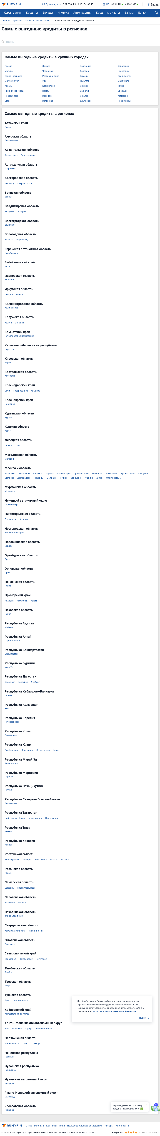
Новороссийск (20, 390)
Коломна (37, 473)
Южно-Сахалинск (14, 916)
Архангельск (11, 155)
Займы (129, 12)
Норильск (10, 404)
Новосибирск (11, 96)
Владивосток (124, 76)
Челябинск (48, 71)
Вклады (48, 12)
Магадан (9, 459)
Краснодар (85, 66)
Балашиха (10, 473)
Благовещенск (12, 140)
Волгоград (47, 101)
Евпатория (27, 750)
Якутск (8, 790)
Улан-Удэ (9, 667)
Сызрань (9, 888)
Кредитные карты (108, 12)
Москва (9, 71)
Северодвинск (28, 155)
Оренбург (122, 91)
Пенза (8, 585)
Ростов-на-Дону (50, 76)
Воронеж (47, 96)
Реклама (39, 1125)
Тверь (8, 985)
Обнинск (19, 322)
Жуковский (24, 473)
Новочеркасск (12, 859)
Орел (7, 572)
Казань (8, 86)
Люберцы (38, 478)
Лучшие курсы (53, 4)
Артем (34, 600)
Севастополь (43, 750)
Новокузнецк (124, 101)
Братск (19, 294)
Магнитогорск (12, 1043)
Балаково (10, 902)
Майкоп (9, 627)
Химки (99, 478)
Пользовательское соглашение (84, 1125)
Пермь (45, 91)
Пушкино (88, 478)
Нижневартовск (43, 1028)
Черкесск (9, 349)
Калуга (8, 322)
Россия (8, 66)
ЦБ (107, 4)
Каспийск (23, 682)
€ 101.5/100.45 (85, 4)
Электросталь (113, 478)
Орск (7, 559)
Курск (8, 430)
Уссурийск (22, 600)
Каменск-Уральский (15, 930)
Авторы (109, 1125)
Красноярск (48, 86)
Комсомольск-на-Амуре (17, 1014)
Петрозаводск (12, 722)
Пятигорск (41, 959)
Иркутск (84, 96)
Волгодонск (41, 859)
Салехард (10, 1096)
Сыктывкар (11, 735)
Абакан (8, 844)
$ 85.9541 (116, 4)
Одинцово (75, 478)
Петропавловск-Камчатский (19, 336)
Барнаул (84, 91)
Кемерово (123, 96)
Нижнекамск (51, 818)
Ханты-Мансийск (13, 1028)
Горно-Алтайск (12, 640)
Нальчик (9, 695)
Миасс (25, 1043)
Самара (46, 66)
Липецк (8, 445)
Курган (8, 417)
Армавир (35, 390)
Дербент (35, 682)
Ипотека (63, 12)
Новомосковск (20, 1000)
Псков (8, 614)
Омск (7, 101)
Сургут (28, 1028)
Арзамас (24, 519)
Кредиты (32, 12)
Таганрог (27, 859)
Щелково (9, 478)
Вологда (9, 239)
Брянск (8, 196)
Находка (9, 600)
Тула (7, 1000)
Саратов (84, 71)
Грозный (9, 1056)
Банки (142, 12)
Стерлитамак (11, 654)
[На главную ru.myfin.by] (12, 1125)
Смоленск (10, 944)
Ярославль (123, 71)
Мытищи (51, 478)
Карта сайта (122, 1125)
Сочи (7, 390)
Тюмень (84, 76)
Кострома (10, 376)
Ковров (22, 211)
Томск (121, 86)
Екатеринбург (12, 81)
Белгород (9, 183)
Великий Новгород (14, 532)
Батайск (65, 859)
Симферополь (12, 750)
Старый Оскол (25, 183)
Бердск (8, 546)
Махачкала (123, 81)
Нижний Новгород (14, 91)
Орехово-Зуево (81, 473)
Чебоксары (10, 1070)
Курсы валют (12, 12)
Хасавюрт (10, 682)
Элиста (8, 708)
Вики (62, 1125)
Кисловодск (26, 959)
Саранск (9, 776)
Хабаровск (123, 66)
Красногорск (64, 473)
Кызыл (8, 831)
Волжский (10, 225)
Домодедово (23, 478)
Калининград (11, 307)
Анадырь (9, 1083)
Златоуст (37, 1043)
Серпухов (143, 473)
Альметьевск (35, 818)
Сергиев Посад (127, 473)
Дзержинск (10, 519)
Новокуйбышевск (26, 888)
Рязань (8, 873)
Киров (8, 362)
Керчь (56, 750)
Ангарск (9, 294)
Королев (49, 473)
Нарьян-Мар (11, 504)
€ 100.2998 (130, 4)
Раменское (111, 473)
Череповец (22, 239)
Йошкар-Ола (11, 763)
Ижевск (84, 86)
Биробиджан (11, 253)
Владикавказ (11, 803)
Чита (7, 266)
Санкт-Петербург (13, 76)
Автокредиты (82, 12)
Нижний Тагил (35, 930)
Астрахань (10, 168)
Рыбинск (9, 1110)
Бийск (8, 127)
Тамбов (8, 972)
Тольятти (85, 81)
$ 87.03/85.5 (69, 4)
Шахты (54, 859)
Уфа (44, 81)
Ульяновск (85, 101)
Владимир (10, 211)
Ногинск (63, 478)
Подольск (97, 473)
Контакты (51, 1125)
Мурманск (10, 491)
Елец (17, 445)
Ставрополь (11, 959)
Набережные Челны (15, 818)
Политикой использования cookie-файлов (114, 1011)
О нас (29, 1125)
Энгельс (22, 902)
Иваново (9, 279)
